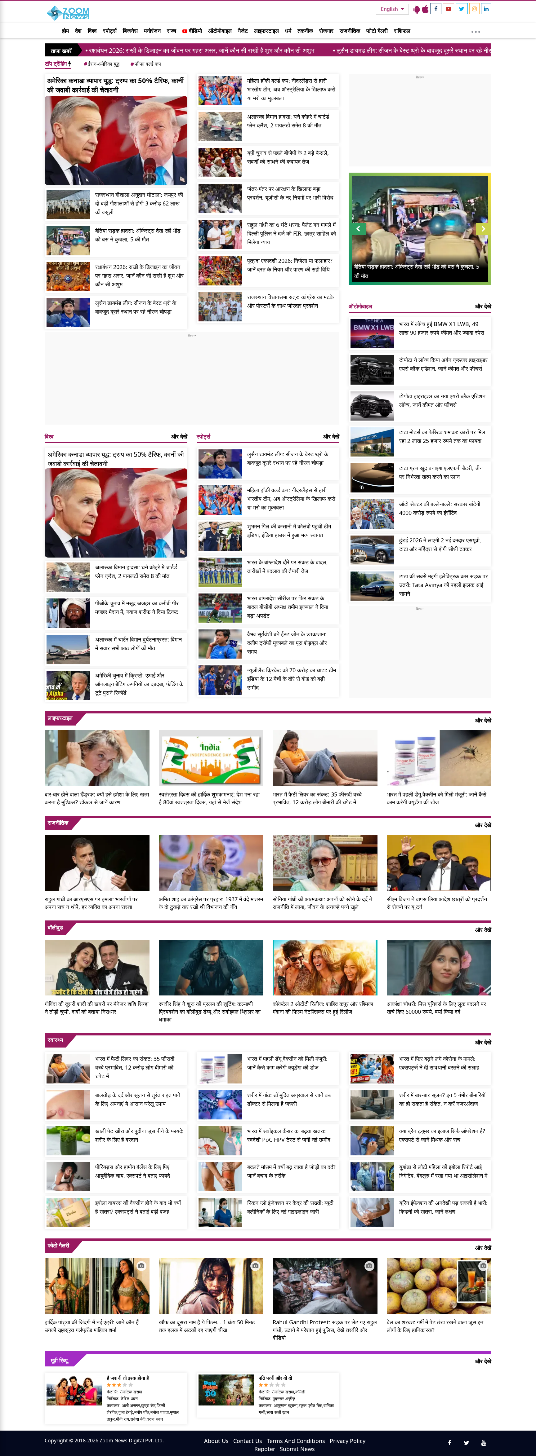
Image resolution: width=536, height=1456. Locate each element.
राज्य (171, 30)
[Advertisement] (192, 381)
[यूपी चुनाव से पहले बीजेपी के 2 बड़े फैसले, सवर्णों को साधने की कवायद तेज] (220, 162)
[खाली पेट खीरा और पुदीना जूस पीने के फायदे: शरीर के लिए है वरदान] (68, 1140)
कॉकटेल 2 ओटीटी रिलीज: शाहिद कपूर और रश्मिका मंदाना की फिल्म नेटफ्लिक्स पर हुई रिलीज (323, 1007)
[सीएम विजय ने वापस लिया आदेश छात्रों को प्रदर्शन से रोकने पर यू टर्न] (439, 862)
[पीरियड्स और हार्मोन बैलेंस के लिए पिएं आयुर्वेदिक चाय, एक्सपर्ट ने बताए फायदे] (68, 1176)
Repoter (264, 1449)
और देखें (179, 436)
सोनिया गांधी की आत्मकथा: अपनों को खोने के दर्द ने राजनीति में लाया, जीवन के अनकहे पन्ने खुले (322, 903)
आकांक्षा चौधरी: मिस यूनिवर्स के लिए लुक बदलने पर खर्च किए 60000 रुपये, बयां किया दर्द (436, 1007)
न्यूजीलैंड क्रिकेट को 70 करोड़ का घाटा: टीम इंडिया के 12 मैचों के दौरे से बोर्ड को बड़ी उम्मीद (291, 678)
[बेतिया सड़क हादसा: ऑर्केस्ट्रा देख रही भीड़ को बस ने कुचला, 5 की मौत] (68, 240)
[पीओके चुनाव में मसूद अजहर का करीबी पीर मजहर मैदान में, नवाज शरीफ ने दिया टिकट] (68, 613)
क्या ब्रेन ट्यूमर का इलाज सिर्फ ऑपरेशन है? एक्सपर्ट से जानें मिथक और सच (442, 1135)
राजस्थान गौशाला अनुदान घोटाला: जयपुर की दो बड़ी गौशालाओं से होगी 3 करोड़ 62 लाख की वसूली (139, 203)
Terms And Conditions (296, 1441)
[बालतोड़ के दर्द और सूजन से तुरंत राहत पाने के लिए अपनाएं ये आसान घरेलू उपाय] (68, 1104)
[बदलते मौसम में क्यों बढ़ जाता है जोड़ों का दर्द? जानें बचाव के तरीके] (220, 1176)
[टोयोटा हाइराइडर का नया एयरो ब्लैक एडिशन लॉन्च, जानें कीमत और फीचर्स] (372, 406)
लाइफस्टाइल (266, 30)
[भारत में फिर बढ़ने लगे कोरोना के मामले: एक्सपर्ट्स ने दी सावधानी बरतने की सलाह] (372, 1068)
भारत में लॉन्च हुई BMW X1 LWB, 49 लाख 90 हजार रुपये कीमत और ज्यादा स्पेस (441, 328)
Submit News (297, 1449)
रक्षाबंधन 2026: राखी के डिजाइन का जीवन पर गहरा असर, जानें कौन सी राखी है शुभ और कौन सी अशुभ (139, 275)
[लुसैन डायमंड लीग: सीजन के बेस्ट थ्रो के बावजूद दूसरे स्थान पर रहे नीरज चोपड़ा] (68, 312)
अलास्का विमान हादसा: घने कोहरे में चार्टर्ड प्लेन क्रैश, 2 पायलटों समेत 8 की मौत (288, 121)
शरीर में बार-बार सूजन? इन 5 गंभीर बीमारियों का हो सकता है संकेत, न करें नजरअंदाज (442, 1099)
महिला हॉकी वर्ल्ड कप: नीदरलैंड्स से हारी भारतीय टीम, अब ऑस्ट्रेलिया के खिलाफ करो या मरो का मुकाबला (291, 89)
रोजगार (326, 30)
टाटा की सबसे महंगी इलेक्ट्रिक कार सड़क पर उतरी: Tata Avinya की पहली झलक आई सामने (443, 584)
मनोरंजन (152, 30)
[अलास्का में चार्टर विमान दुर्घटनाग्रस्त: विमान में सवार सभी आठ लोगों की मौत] (68, 649)
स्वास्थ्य (55, 1039)
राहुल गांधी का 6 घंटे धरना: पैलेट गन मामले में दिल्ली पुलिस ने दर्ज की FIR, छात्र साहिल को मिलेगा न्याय (291, 233)
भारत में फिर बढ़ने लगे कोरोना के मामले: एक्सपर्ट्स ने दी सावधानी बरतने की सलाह (439, 1063)
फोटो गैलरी (377, 30)
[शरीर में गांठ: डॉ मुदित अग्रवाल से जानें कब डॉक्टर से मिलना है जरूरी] (220, 1104)
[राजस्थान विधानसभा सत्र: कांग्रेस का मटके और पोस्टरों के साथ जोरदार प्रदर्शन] (220, 306)
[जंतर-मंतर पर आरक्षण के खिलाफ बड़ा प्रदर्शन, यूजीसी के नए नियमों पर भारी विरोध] (220, 198)
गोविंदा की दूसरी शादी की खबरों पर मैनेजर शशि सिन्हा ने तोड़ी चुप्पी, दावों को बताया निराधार (97, 1007)
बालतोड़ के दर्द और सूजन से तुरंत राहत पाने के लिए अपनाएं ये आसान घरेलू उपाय (137, 1099)
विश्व (92, 30)
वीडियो (194, 30)
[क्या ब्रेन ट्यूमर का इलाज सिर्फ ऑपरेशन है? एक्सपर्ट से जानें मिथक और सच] (372, 1140)
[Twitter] (462, 8)
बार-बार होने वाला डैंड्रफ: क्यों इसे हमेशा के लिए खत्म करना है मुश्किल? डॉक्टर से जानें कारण (97, 798)
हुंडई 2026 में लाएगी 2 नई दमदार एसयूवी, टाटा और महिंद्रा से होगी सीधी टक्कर (440, 544)
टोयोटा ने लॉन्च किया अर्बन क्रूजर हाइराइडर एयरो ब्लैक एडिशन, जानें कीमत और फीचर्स (443, 364)
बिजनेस (130, 30)
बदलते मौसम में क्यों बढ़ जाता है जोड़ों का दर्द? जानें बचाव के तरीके (291, 1171)
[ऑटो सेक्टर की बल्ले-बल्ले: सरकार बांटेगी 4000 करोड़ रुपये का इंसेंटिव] (372, 513)
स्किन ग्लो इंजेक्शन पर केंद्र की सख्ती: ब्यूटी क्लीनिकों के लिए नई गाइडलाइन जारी (290, 1207)
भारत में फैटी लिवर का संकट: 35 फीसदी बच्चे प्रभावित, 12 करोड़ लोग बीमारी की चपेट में (317, 798)
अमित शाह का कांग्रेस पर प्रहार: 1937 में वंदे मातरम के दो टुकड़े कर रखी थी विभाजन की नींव (211, 903)
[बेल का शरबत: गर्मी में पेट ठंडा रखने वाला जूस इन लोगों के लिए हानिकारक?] (439, 1285)
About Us (216, 1441)
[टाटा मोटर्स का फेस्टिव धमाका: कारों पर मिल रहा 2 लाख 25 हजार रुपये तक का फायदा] (372, 442)
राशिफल (402, 30)
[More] (475, 30)
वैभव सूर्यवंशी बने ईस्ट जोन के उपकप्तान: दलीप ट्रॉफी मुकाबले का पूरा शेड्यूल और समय (287, 642)
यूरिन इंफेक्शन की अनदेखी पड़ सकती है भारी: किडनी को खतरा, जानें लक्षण (443, 1207)
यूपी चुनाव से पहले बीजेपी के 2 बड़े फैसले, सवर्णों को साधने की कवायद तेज (288, 157)
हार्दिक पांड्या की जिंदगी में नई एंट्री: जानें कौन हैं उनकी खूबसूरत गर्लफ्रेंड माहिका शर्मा (92, 1326)
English (390, 9)
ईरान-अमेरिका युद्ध (101, 63)
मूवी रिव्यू (59, 1360)
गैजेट (243, 30)
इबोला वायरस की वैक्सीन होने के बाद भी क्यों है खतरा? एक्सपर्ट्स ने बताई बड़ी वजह (138, 1207)
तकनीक (305, 30)
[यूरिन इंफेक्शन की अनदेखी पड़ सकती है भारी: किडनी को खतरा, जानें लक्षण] (372, 1212)
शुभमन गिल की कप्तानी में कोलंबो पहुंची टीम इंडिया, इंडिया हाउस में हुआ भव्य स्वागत (289, 531)
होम (65, 30)
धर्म (288, 30)
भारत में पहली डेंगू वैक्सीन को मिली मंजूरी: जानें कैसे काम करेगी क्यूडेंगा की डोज (436, 798)
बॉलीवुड (55, 927)
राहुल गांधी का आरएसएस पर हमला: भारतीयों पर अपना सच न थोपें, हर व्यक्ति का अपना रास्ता (91, 903)
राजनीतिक (350, 30)
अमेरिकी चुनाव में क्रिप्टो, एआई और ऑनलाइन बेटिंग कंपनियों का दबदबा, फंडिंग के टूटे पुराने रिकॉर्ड (139, 684)
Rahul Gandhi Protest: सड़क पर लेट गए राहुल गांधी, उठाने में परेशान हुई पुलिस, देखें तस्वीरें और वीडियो (325, 1329)
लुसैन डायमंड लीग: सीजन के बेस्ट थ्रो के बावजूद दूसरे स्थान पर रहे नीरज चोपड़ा (333, 50)
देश (78, 30)
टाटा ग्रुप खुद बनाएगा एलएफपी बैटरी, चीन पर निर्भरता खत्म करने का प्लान (441, 472)
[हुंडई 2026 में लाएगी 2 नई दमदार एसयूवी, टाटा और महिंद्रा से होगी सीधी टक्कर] (372, 550)
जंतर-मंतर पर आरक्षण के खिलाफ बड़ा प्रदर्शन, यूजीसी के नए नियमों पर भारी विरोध (290, 193)
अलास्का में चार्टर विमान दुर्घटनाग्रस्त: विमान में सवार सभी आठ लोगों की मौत (138, 644)
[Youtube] (448, 8)
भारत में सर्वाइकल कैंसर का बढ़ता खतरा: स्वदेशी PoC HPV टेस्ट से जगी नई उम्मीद (288, 1135)
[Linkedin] (486, 8)
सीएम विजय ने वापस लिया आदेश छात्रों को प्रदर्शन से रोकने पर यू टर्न (437, 903)
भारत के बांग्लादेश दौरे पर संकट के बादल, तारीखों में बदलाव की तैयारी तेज (287, 566)
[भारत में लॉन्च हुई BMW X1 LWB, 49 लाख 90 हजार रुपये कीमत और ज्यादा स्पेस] (372, 333)
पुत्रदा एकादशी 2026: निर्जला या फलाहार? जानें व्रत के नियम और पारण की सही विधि (290, 265)
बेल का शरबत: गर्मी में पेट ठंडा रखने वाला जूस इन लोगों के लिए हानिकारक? (435, 1326)
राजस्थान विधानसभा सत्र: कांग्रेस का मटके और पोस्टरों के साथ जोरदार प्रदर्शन (290, 301)
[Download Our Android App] (416, 9)
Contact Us (247, 1441)
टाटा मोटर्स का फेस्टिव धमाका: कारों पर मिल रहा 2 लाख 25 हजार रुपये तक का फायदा (442, 436)
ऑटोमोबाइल (220, 30)
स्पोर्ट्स (110, 30)
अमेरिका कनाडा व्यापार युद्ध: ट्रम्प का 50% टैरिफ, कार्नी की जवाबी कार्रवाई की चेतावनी (115, 85)
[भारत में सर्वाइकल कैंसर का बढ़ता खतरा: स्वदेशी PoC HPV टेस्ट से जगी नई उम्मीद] (220, 1140)
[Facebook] (435, 8)
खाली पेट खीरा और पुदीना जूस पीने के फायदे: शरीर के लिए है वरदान (139, 1135)
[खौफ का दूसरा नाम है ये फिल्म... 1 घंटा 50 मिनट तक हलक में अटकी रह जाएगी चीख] (211, 1285)
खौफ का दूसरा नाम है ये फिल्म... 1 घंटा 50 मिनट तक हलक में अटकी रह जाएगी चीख (207, 1326)
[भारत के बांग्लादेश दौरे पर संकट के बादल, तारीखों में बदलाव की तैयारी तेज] (220, 572)
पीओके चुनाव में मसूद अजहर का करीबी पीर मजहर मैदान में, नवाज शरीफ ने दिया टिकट (137, 607)
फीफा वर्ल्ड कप (146, 63)
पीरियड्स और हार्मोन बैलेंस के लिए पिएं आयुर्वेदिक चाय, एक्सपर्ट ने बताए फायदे (132, 1171)
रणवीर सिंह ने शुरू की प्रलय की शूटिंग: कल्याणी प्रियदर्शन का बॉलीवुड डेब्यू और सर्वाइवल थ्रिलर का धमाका (210, 1011)
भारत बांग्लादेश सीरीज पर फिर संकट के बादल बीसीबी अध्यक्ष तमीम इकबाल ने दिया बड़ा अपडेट (287, 606)
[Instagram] (474, 8)
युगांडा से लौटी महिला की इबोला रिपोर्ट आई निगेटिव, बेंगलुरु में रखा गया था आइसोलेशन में (443, 1171)
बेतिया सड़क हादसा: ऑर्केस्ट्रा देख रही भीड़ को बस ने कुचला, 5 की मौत (138, 235)
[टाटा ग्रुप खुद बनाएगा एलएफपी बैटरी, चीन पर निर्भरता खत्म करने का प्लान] (372, 477)
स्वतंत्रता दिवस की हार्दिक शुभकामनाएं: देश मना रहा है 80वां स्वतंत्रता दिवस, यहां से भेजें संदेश (209, 798)
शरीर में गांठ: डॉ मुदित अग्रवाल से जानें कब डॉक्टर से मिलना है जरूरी (289, 1099)
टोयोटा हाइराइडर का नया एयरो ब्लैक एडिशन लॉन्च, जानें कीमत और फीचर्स (442, 400)
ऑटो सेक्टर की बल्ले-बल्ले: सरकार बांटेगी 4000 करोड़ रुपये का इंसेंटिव (439, 508)
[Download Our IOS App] (425, 9)
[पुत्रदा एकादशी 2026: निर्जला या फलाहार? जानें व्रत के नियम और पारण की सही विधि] (220, 270)
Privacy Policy (347, 1441)
